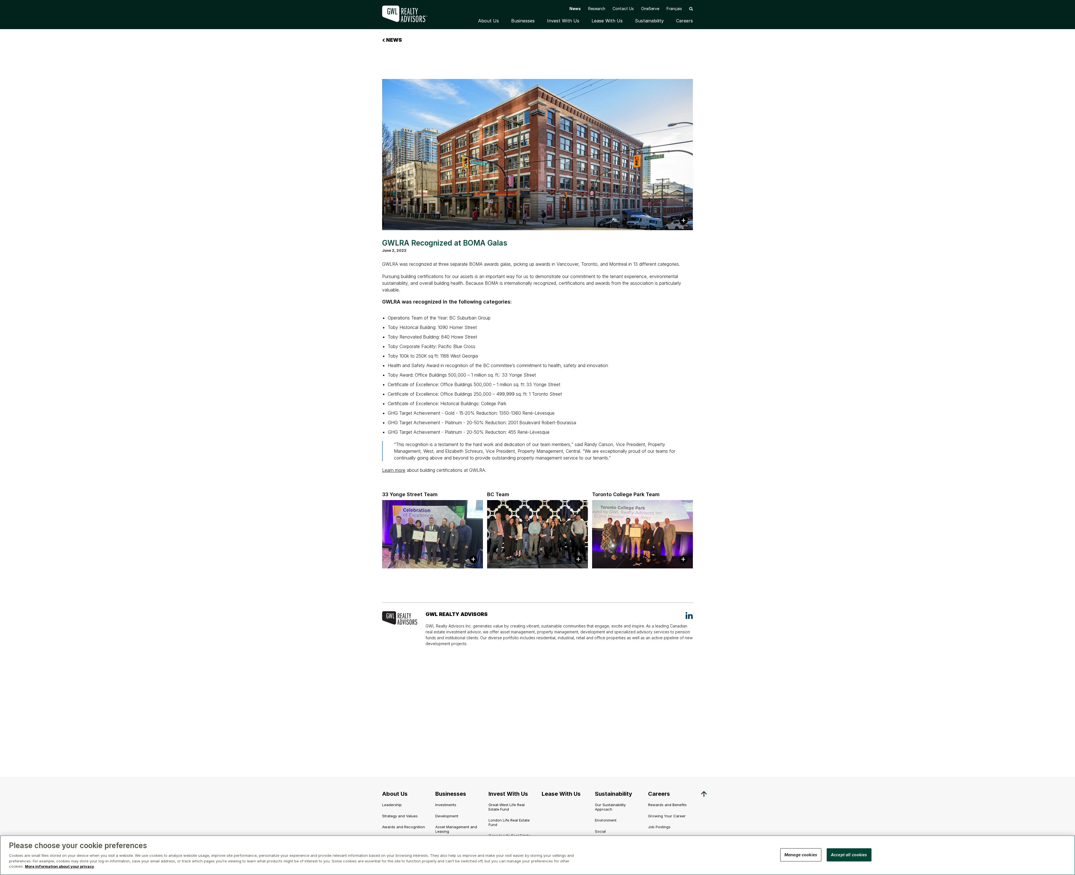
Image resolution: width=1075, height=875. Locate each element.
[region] (537, 855)
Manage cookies (800, 854)
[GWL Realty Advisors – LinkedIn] (689, 615)
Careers (684, 21)
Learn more (393, 470)
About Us (488, 21)
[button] (691, 8)
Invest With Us (563, 21)
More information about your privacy (59, 866)
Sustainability (649, 21)
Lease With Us (607, 21)
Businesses (523, 21)
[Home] (408, 14)
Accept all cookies (849, 854)
